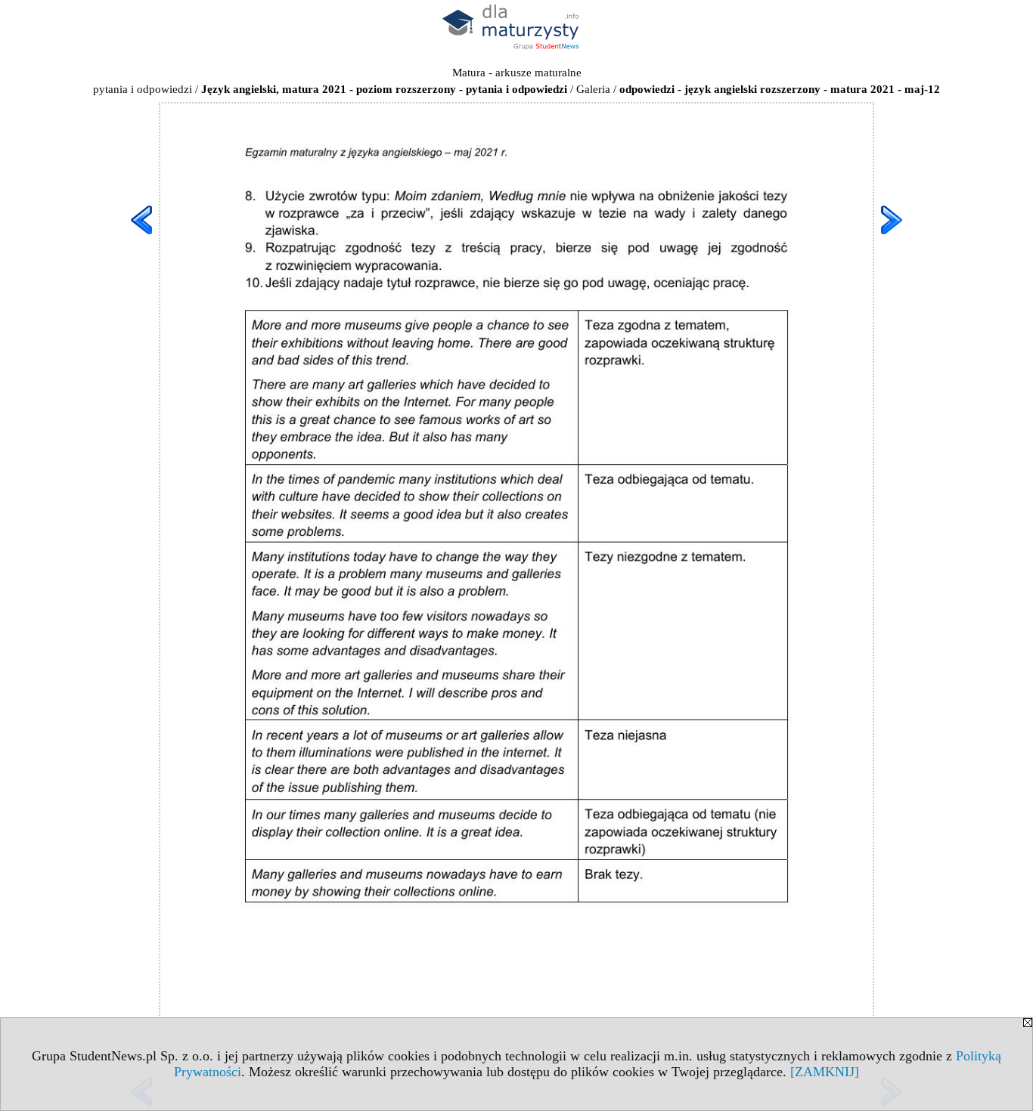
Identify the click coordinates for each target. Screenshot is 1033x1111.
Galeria (593, 89)
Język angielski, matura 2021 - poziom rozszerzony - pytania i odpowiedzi (384, 89)
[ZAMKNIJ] (824, 1071)
